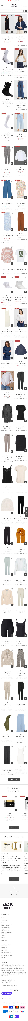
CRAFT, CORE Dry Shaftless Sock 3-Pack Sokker (7, 299)
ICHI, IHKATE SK (20, 456)
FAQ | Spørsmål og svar (6, 955)
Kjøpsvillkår (4, 950)
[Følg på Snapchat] (10, 998)
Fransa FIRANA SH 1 (21, 363)
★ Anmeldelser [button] (26, 512)
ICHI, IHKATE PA (20, 394)
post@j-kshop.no (13, 985)
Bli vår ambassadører (6, 925)
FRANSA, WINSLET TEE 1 (20, 269)
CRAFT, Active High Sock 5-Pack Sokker (20, 298)
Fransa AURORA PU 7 (7, 363)
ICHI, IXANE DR (21, 203)
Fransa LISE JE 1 (21, 136)
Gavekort (3, 935)
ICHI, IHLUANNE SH (21, 169)
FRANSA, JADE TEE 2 (7, 269)
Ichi (7, 167)
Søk (2, 917)
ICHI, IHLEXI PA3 (20, 611)
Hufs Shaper (9, 815)
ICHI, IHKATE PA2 (7, 457)
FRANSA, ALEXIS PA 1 (20, 235)
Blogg (2, 922)
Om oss (3, 937)
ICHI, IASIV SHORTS (7, 641)
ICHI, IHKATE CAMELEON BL (7, 673)
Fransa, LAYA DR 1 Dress (7, 38)
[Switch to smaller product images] (26, 10)
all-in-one (4, 853)
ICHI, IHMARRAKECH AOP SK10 (7, 236)
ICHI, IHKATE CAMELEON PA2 (21, 673)
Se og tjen (3, 957)
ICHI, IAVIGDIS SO (7, 736)
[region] (14, 889)
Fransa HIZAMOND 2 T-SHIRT (21, 332)
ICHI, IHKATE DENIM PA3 (7, 204)
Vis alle (14, 827)
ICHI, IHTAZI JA (7, 426)
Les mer (3, 873)
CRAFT (7, 67)
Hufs (9, 813)
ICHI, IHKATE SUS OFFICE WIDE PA (7, 769)
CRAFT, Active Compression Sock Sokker (7, 135)
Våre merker (4, 920)
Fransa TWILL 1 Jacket (20, 38)
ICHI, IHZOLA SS (20, 426)
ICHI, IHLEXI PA (7, 580)
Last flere (14, 779)
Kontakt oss (4, 940)
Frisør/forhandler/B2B (6, 932)
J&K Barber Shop (5, 927)
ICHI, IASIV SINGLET (20, 641)
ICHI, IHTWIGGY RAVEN (20, 518)
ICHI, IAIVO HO (7, 518)
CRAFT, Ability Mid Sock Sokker (7, 70)
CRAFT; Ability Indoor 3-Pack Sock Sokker (7, 103)
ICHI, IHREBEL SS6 (21, 488)
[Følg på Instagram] (6, 998)
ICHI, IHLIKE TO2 (7, 488)
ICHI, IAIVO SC (21, 549)
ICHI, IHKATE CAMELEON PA (7, 705)
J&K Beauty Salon (5, 930)
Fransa (7, 36)
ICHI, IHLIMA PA (7, 549)
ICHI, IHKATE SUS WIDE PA (20, 737)
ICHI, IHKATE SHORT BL (20, 580)
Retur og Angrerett (5, 952)
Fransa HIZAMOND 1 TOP (21, 72)
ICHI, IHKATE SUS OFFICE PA (21, 705)
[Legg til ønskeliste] (12, 16)
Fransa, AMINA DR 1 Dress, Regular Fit (7, 332)
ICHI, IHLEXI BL (7, 611)
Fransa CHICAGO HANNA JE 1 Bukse (21, 104)
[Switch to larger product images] (23, 10)
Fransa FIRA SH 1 (7, 394)
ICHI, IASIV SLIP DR (20, 769)
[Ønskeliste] (23, 5)
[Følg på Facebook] (2, 998)
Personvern (4, 947)
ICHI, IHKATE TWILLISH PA (7, 170)
